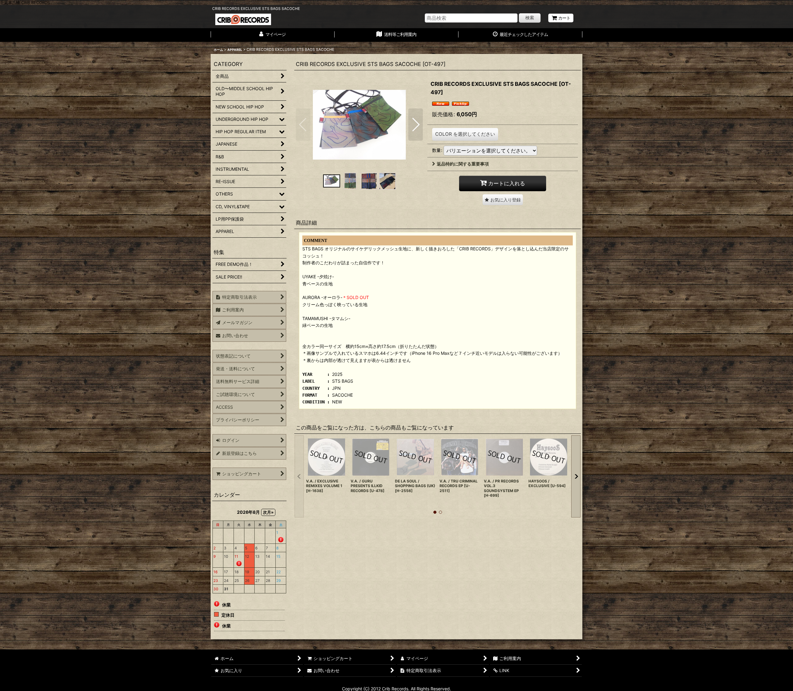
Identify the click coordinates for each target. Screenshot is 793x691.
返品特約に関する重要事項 (463, 163)
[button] (303, 124)
